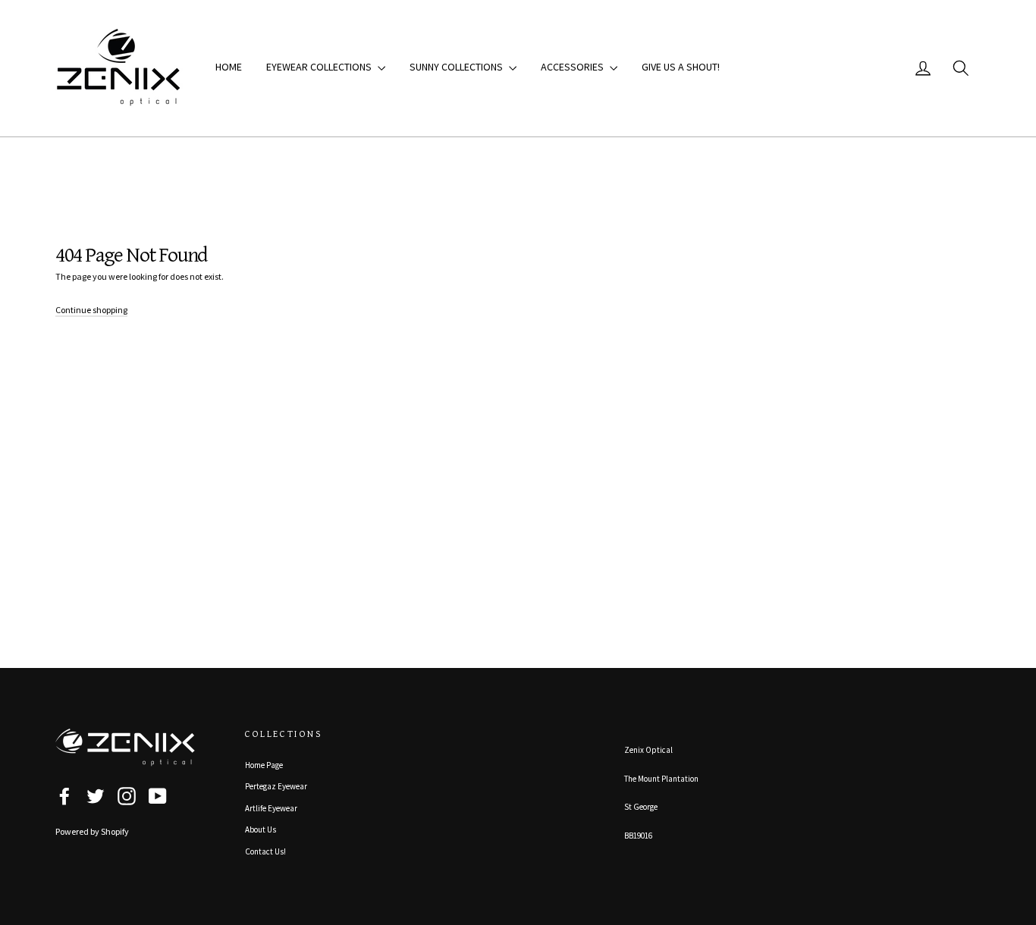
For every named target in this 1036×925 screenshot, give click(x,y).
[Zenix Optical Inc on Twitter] (95, 796)
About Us (260, 829)
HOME (228, 67)
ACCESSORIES (573, 67)
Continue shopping (91, 309)
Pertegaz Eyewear (276, 786)
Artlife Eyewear (271, 808)
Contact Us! (265, 851)
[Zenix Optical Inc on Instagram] (127, 796)
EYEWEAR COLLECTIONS (320, 67)
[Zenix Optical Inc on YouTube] (158, 796)
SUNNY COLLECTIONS (457, 67)
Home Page (264, 765)
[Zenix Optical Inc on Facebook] (64, 796)
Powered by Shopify (92, 831)
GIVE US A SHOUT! (681, 67)
